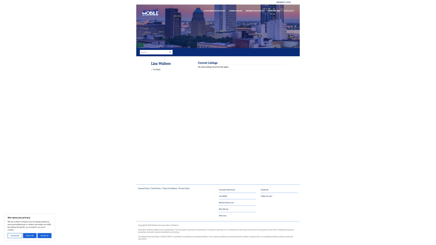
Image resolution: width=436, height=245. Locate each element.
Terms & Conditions (170, 188)
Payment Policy (144, 188)
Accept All (44, 235)
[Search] (170, 52)
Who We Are (274, 11)
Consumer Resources (214, 11)
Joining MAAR (235, 11)
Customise (15, 235)
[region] (29, 227)
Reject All (29, 235)
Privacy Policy (184, 188)
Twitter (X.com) (266, 196)
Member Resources (255, 11)
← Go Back (155, 69)
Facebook (264, 190)
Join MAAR (223, 196)
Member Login (284, 2)
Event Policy (156, 188)
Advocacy (289, 11)
